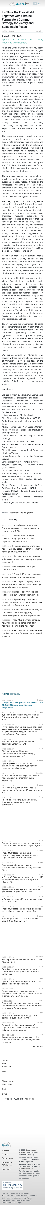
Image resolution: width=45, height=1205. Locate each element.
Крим (41, 1001)
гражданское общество (22, 512)
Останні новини (11, 694)
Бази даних (7, 1158)
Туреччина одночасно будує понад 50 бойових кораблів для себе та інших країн (20, 717)
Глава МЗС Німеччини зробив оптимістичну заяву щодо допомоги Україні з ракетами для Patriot (20, 855)
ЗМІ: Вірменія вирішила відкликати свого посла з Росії (22, 960)
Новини (6, 1150)
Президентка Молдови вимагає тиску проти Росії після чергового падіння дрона (18, 538)
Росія (41, 724)
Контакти (6, 1169)
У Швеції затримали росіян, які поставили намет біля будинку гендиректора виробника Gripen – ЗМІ (22, 612)
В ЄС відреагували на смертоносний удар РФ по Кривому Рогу (20, 919)
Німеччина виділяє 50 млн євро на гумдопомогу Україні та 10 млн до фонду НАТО (22, 790)
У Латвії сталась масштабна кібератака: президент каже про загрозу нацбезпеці (22, 559)
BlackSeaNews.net (26, 1169)
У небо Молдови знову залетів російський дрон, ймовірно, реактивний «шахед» (22, 633)
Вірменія (39, 957)
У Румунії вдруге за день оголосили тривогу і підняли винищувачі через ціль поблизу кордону (22, 602)
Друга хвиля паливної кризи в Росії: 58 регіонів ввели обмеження (21, 982)
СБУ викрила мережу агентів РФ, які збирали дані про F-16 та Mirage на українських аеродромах (21, 584)
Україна (39, 31)
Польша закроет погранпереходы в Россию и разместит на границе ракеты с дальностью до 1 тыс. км (22, 993)
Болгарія (39, 773)
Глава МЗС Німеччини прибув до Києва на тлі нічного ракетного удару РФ (21, 909)
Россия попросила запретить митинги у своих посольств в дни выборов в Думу (22, 844)
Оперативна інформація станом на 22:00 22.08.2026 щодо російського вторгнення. (22, 705)
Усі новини (38, 1046)
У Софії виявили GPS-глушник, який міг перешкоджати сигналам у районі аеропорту (21, 778)
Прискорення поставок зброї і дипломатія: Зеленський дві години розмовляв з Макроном (19, 765)
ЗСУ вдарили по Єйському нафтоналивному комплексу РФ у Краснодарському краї (18, 753)
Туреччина (39, 712)
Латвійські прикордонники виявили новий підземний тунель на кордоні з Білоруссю (20, 971)
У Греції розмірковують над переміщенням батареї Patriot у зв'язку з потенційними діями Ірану (22, 549)
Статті (5, 1154)
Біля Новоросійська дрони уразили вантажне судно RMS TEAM (19, 1016)
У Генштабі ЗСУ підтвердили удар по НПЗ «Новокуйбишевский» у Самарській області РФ (22, 879)
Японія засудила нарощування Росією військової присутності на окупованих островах (21, 1039)
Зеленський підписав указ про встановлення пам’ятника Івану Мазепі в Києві (22, 867)
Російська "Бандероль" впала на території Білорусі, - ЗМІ (18, 742)
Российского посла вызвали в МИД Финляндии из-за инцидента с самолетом (19, 802)
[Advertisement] (22, 664)
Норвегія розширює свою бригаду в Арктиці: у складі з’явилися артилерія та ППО (20, 528)
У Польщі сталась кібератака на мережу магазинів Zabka (22, 900)
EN (39, 3)
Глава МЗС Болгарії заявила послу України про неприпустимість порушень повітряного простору (21, 623)
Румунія (40, 887)
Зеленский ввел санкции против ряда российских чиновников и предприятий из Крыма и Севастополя (22, 1005)
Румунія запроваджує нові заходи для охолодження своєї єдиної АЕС (21, 890)
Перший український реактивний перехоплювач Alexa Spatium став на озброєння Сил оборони (20, 1027)
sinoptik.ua (29, 1098)
